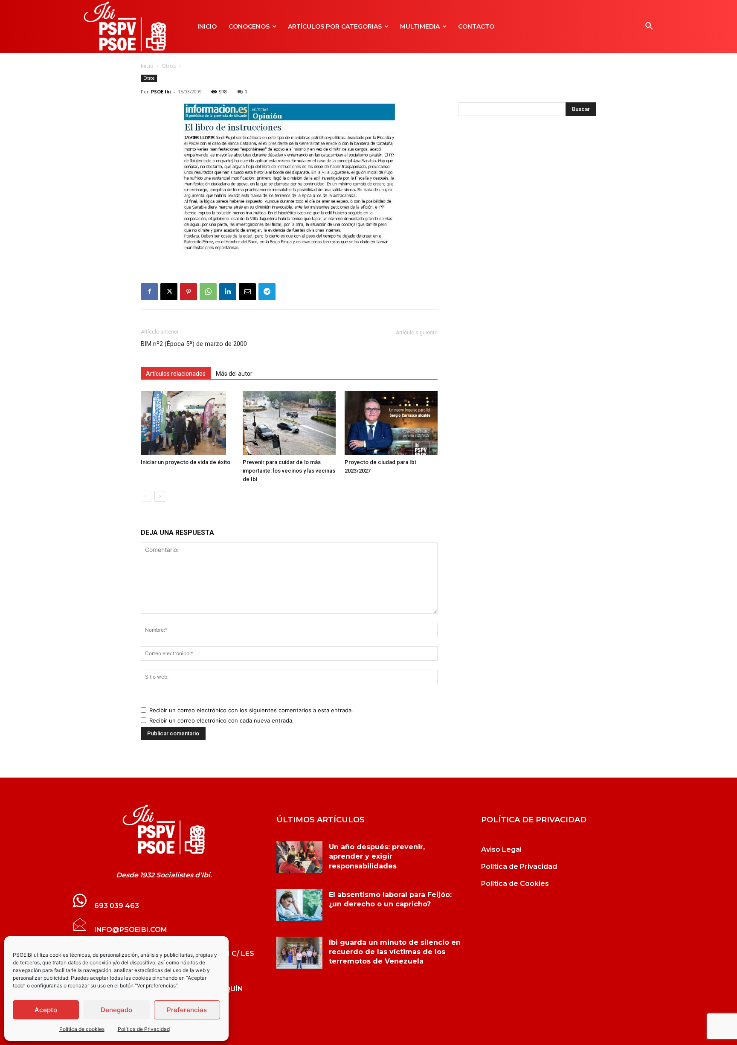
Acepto (46, 1010)
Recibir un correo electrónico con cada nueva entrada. (221, 720)
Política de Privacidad (144, 1029)
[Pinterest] (188, 291)
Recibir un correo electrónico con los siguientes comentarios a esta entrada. (251, 710)
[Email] (247, 291)
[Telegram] (267, 291)
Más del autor (234, 373)
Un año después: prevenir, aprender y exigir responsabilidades (377, 856)
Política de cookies (81, 1029)
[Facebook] (149, 291)
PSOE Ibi (161, 91)
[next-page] (159, 496)
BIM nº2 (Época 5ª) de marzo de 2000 (194, 344)
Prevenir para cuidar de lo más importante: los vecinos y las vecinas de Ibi (289, 470)
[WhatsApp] (208, 291)
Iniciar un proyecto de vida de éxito (185, 462)
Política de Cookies (515, 884)
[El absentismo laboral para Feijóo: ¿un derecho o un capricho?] (299, 905)
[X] (168, 291)
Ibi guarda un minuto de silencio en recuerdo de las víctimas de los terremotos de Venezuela (395, 952)
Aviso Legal (501, 849)
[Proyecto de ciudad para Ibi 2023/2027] (391, 423)
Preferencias (187, 1010)
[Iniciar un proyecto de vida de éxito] (187, 423)
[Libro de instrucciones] (289, 250)
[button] (649, 26)
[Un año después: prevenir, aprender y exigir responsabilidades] (299, 857)
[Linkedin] (227, 291)
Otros (169, 66)
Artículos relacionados (176, 373)
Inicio (147, 66)
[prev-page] (146, 496)
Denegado (116, 1010)
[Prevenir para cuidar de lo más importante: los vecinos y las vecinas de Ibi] (289, 423)
